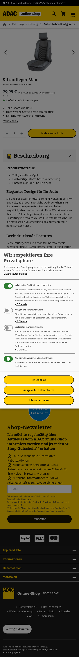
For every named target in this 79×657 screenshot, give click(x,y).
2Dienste (21, 321)
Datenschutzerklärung (15, 274)
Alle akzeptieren (39, 400)
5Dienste (21, 304)
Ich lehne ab (39, 379)
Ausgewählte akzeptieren (38, 390)
